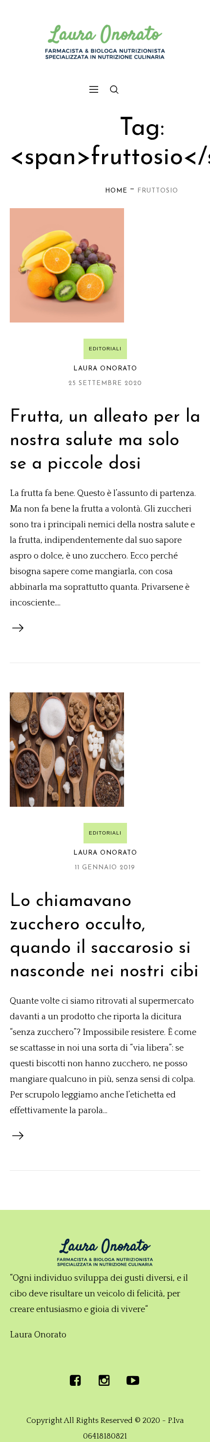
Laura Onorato (105, 369)
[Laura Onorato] (105, 42)
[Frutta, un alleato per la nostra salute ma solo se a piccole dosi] (67, 265)
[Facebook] (75, 1380)
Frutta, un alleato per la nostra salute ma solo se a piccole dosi (105, 441)
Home (116, 191)
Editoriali (105, 348)
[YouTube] (133, 1380)
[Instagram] (104, 1380)
